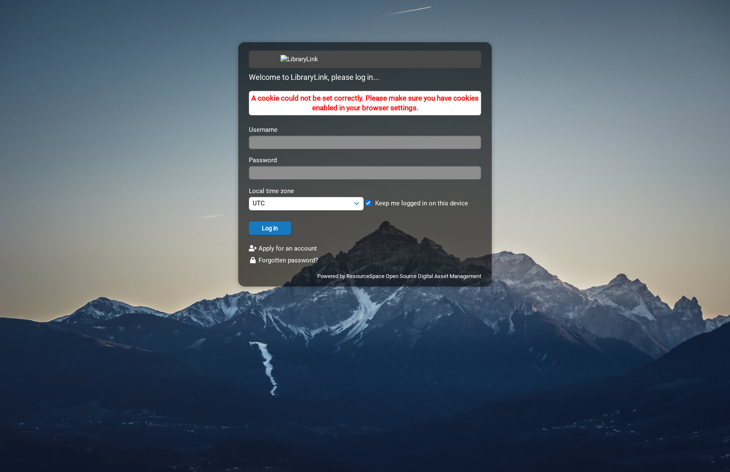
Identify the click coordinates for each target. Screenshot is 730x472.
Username (263, 130)
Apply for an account (287, 248)
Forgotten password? (287, 260)
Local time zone (271, 191)
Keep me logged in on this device (421, 203)
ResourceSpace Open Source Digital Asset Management (413, 276)
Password (263, 160)
